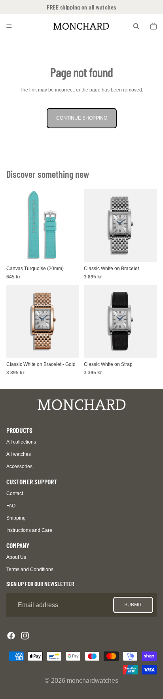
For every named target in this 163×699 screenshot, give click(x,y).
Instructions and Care (29, 530)
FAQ (10, 506)
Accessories (19, 466)
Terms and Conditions (29, 569)
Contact (14, 493)
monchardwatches (92, 680)
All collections (21, 442)
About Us (16, 557)
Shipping (16, 518)
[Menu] (9, 26)
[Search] (136, 26)
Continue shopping (81, 118)
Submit (133, 605)
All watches (18, 454)
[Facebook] (11, 635)
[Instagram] (25, 635)
